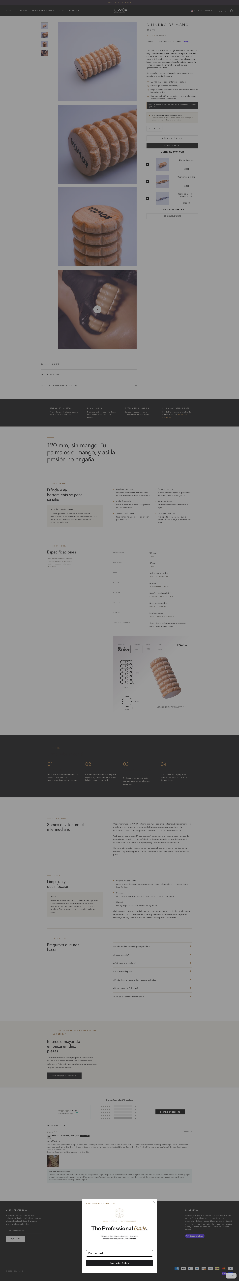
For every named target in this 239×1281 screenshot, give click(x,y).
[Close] (154, 1202)
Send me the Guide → (119, 1263)
